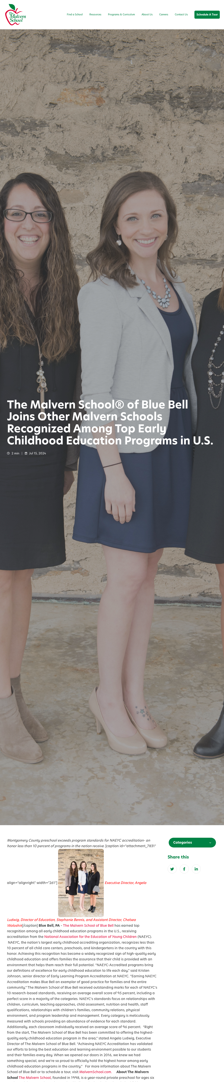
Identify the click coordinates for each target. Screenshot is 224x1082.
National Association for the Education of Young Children (90, 936)
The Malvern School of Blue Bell (88, 925)
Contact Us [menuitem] (181, 14)
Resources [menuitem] (95, 14)
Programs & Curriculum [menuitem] (121, 14)
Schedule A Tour (207, 14)
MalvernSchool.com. (96, 1072)
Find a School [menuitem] (75, 14)
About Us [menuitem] (147, 14)
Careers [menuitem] (163, 14)
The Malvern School (35, 1077)
